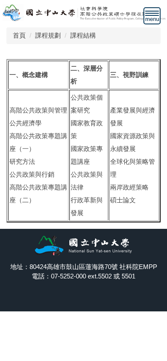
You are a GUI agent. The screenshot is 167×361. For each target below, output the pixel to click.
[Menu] (152, 15)
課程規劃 (48, 35)
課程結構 (83, 35)
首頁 (19, 35)
